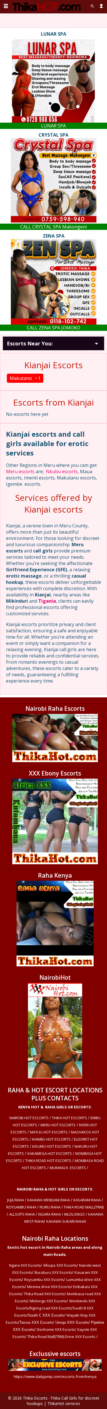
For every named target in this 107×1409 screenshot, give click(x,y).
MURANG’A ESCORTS (68, 1167)
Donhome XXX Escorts (56, 1329)
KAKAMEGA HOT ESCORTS (49, 1153)
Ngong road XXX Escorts (50, 1308)
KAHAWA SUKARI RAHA (65, 1221)
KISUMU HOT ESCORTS (51, 1146)
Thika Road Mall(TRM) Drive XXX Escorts (61, 1336)
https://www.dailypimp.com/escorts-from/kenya (55, 1376)
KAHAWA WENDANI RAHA (48, 1199)
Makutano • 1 (25, 378)
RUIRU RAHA (50, 1207)
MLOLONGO (74, 1214)
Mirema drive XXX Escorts (49, 1286)
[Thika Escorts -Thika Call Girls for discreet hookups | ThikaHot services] (46, 6)
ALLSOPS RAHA (22, 1214)
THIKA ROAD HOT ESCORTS (48, 1160)
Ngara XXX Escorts (25, 1265)
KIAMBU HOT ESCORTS (51, 1139)
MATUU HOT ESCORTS (49, 1132)
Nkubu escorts (62, 471)
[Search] (92, 6)
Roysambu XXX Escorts (44, 1279)
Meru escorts (20, 471)
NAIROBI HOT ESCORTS (29, 1117)
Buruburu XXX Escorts (53, 1272)
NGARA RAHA (49, 1214)
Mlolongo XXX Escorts (48, 1300)
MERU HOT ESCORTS (58, 1124)
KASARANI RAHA (87, 1199)
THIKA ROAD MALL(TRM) (83, 1207)
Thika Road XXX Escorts (44, 1293)
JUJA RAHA (15, 1199)
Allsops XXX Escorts (60, 1265)
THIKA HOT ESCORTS (69, 1117)
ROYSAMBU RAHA (21, 1207)
